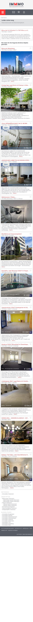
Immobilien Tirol (6, 522)
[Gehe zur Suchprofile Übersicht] (13, 12)
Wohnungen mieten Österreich (11, 501)
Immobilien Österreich (8, 494)
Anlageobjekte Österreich (8, 509)
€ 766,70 (27, 479)
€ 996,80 (27, 148)
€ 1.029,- (27, 110)
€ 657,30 (27, 185)
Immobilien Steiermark (8, 521)
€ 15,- (29, 258)
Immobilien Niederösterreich (9, 516)
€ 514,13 (28, 406)
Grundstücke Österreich (8, 506)
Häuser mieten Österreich (10, 505)
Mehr (12, 81)
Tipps (30, 528)
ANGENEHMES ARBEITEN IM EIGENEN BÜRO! (15, 160)
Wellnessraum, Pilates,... (9, 197)
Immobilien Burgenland (8, 514)
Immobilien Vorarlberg (8, 523)
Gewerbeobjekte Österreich (9, 508)
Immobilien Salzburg (7, 519)
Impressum (26, 528)
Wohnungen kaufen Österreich (11, 500)
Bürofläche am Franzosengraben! (11, 234)
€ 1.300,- (27, 222)
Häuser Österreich (7, 502)
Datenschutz (18, 528)
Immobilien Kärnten (7, 515)
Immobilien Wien (6, 525)
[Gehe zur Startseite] (16, 6)
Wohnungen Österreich (8, 498)
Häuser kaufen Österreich (10, 504)
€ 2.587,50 (27, 332)
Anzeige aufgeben (12, 530)
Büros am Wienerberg (8, 48)
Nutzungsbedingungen (7, 528)
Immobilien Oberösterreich (9, 518)
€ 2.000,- (27, 295)
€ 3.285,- (27, 73)
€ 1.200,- (27, 369)
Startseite (4, 17)
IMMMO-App (4, 530)
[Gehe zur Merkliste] (18, 12)
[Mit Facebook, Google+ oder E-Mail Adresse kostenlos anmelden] (24, 12)
